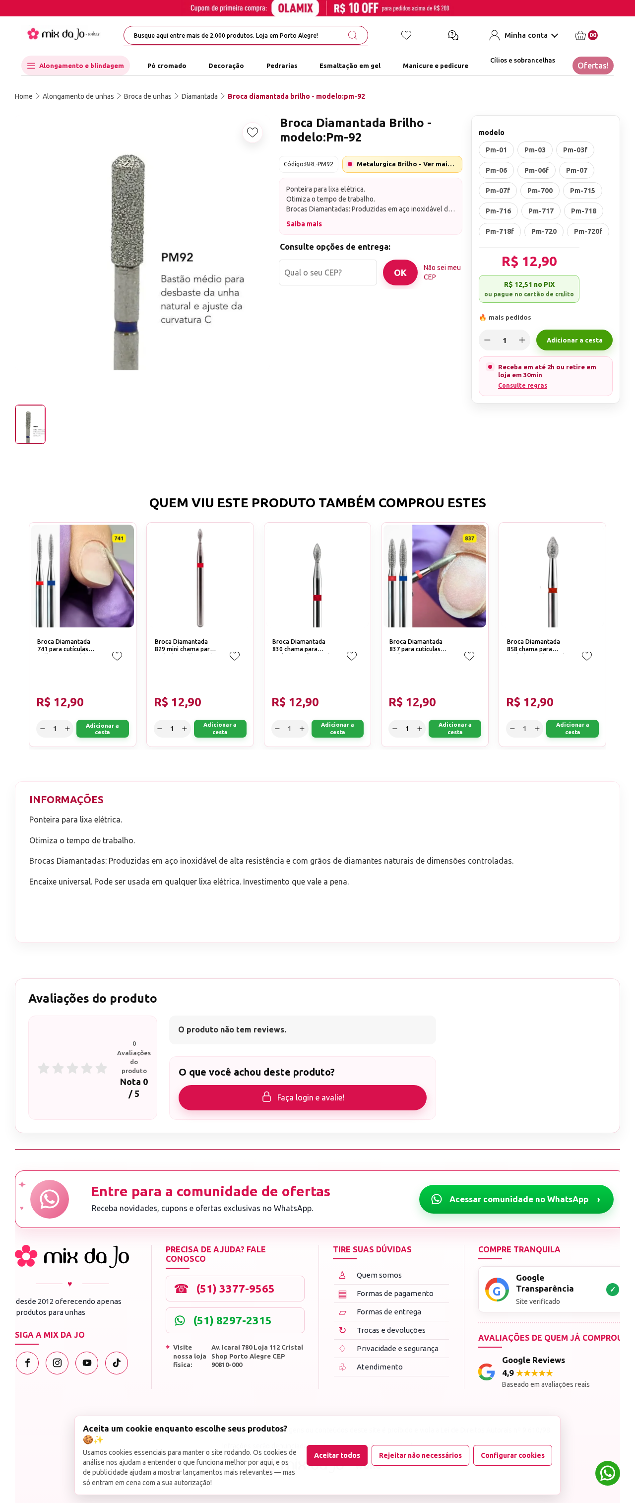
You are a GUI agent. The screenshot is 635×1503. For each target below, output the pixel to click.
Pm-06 (496, 170)
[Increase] (521, 340)
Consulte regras (522, 385)
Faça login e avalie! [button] (310, 1097)
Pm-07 (576, 170)
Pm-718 (583, 211)
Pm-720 (544, 231)
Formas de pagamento (386, 1293)
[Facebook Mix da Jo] (27, 1363)
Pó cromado (167, 65)
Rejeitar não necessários (420, 1455)
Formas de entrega (380, 1311)
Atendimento (370, 1366)
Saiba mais (304, 224)
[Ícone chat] (453, 35)
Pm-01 (496, 150)
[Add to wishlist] (252, 132)
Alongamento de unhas (78, 96)
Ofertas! (593, 65)
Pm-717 (541, 211)
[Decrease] (487, 340)
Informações (66, 799)
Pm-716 (498, 211)
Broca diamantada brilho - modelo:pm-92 (296, 96)
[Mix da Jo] (72, 1256)
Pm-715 (582, 191)
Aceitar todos (337, 1455)
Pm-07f (498, 191)
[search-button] (352, 35)
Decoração (226, 65)
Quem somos (370, 1275)
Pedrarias (282, 65)
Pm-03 (535, 150)
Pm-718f (500, 231)
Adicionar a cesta (575, 340)
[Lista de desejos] (406, 35)
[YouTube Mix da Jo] (86, 1363)
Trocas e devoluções (382, 1330)
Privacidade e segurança (388, 1348)
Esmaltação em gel (350, 65)
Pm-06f (536, 170)
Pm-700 (540, 191)
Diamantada (200, 96)
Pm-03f (575, 150)
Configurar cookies (513, 1455)
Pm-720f (588, 231)
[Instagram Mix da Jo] (57, 1363)
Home (24, 96)
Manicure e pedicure (435, 65)
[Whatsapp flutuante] (607, 1474)
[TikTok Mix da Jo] (116, 1363)
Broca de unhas (148, 96)
